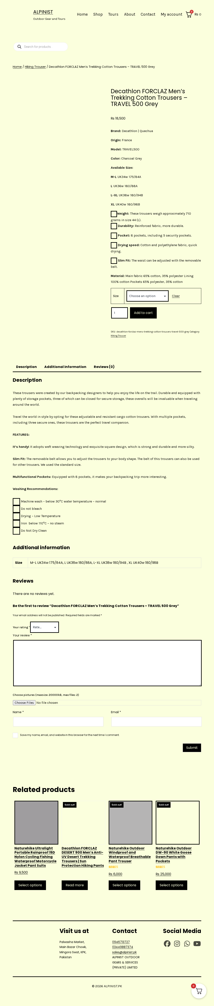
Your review (22, 635)
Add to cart (143, 312)
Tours (113, 14)
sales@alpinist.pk (124, 952)
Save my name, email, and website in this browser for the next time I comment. (70, 735)
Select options (30, 885)
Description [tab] (26, 366)
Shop (98, 14)
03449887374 (122, 947)
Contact (148, 14)
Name (18, 712)
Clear (176, 296)
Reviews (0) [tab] (104, 366)
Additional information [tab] (65, 366)
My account (171, 14)
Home (82, 14)
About (129, 14)
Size (116, 296)
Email (116, 712)
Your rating (21, 627)
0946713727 (121, 942)
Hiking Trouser (35, 67)
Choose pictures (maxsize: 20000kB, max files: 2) (46, 695)
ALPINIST (43, 12)
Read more (75, 885)
